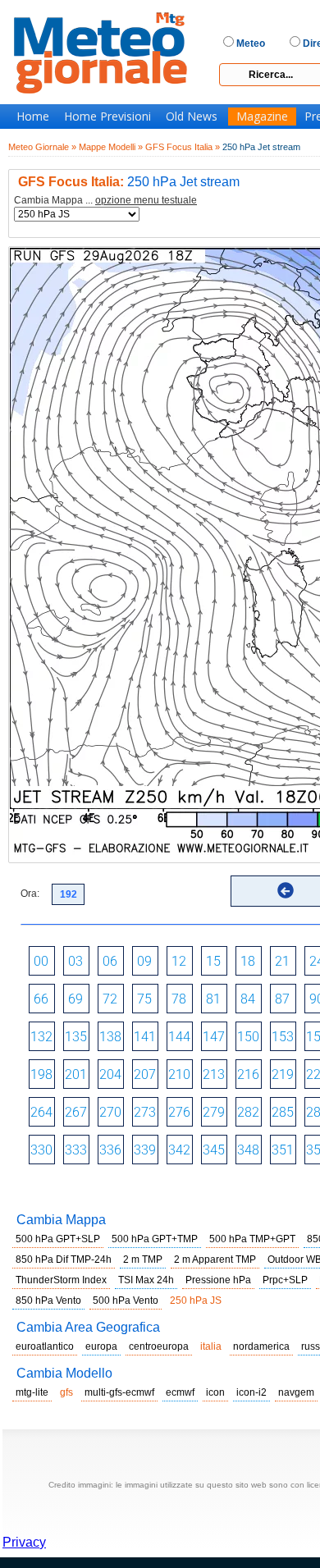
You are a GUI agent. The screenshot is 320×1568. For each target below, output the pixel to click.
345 (214, 1150)
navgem (296, 1392)
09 (144, 961)
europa (101, 1346)
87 (282, 999)
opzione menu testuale (146, 200)
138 (110, 1037)
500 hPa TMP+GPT (252, 1239)
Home (32, 116)
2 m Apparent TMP (215, 1259)
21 (282, 961)
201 (76, 1074)
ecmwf (180, 1392)
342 (179, 1150)
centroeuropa (159, 1346)
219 (283, 1074)
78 (178, 999)
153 (283, 1037)
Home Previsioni (107, 116)
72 (110, 999)
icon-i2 (251, 1392)
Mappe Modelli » (111, 147)
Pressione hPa (218, 1280)
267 (76, 1112)
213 (214, 1074)
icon (215, 1392)
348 (248, 1150)
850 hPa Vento (48, 1300)
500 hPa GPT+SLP (58, 1239)
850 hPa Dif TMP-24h (64, 1259)
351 (283, 1150)
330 (41, 1150)
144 (179, 1037)
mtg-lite (32, 1392)
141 (145, 1037)
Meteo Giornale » (42, 147)
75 (144, 999)
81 (213, 999)
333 (76, 1150)
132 (41, 1037)
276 (179, 1112)
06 (110, 961)
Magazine (262, 116)
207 (145, 1074)
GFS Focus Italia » (182, 147)
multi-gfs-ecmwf (119, 1392)
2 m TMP (142, 1259)
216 (248, 1074)
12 (178, 961)
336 (110, 1150)
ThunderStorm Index (61, 1280)
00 (41, 961)
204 (110, 1074)
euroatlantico (45, 1346)
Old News (191, 116)
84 (247, 999)
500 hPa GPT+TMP (155, 1239)
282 (248, 1112)
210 (179, 1074)
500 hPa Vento (125, 1300)
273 (145, 1112)
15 (213, 961)
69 (75, 999)
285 (283, 1112)
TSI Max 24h (146, 1280)
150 (248, 1037)
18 (247, 961)
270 (110, 1112)
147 (214, 1037)
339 (145, 1150)
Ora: (30, 893)
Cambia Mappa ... (105, 200)
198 (41, 1074)
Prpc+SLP (285, 1280)
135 (76, 1037)
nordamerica (261, 1346)
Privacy (24, 1542)
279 (214, 1112)
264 (41, 1112)
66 (41, 999)
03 (75, 961)
